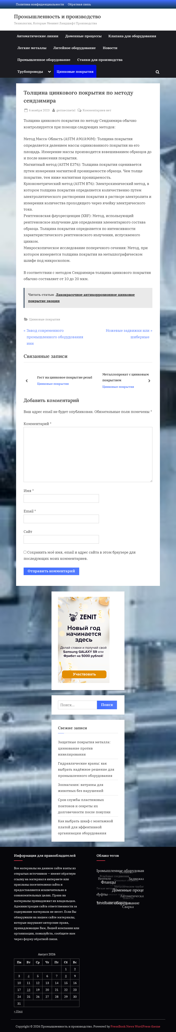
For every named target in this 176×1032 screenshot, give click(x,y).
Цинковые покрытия (75, 71)
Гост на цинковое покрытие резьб (59, 377)
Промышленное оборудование (43, 59)
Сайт (28, 531)
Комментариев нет (97, 110)
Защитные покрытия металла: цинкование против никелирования (84, 748)
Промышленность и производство (57, 16)
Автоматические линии (37, 36)
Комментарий (38, 423)
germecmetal (65, 110)
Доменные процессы (83, 36)
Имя (29, 490)
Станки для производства (100, 59)
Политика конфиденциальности (40, 4)
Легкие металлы (31, 47)
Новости (110, 47)
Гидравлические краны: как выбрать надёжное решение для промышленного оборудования (86, 769)
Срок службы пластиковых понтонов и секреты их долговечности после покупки (84, 805)
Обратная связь (79, 4)
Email (30, 511)
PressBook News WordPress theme (135, 1026)
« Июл (18, 1011)
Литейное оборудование (74, 47)
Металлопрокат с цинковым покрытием (120, 377)
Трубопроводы (30, 71)
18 (28, 990)
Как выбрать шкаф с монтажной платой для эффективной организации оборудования (85, 827)
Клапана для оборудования (132, 36)
